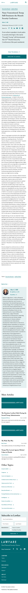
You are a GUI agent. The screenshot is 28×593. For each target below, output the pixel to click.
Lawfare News (14, 8)
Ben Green (4, 443)
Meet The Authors (13, 52)
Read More (12, 294)
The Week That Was (7, 441)
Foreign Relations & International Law (10, 494)
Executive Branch (6, 8)
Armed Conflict (5, 468)
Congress (4, 472)
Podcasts (3, 561)
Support (3, 570)
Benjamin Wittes (5, 418)
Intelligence (4, 497)
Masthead (3, 579)
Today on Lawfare (16, 527)
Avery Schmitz (4, 454)
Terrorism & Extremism (7, 508)
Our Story (3, 576)
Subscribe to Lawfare (14, 56)
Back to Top (4, 284)
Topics (3, 558)
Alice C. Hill (5, 22)
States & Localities (6, 501)
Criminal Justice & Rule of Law (9, 479)
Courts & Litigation (6, 476)
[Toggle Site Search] (26, 2)
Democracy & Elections (7, 486)
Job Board (3, 567)
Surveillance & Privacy (7, 504)
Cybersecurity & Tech (7, 483)
